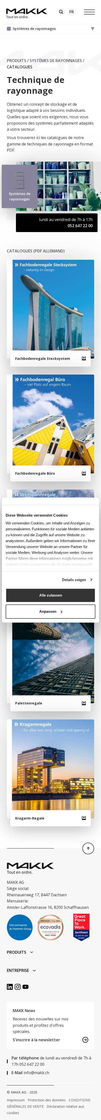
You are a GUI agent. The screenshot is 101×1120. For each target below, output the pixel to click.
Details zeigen (74, 580)
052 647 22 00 (80, 225)
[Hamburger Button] (89, 12)
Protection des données (47, 1100)
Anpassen (47, 611)
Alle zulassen (50, 595)
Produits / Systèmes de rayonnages (44, 60)
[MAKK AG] (26, 12)
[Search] (61, 12)
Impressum (16, 1100)
